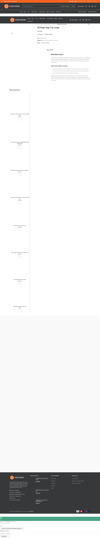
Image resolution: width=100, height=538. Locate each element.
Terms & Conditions (76, 483)
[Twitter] (71, 1)
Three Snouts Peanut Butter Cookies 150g (19, 252)
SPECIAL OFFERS (82, 11)
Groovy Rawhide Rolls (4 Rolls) (19, 279)
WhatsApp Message (4, 530)
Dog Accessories (47, 24)
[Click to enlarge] (12, 33)
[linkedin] (74, 1)
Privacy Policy (75, 478)
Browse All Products (92, 11)
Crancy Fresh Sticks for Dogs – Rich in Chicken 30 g (19, 114)
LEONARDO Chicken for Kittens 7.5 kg (42, 479)
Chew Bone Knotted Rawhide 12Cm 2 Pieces (19, 170)
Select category (65, 6)
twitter (52, 488)
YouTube (53, 485)
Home (38, 24)
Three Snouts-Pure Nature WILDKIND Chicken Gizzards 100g (20, 143)
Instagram (53, 483)
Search (73, 6)
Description (50, 50)
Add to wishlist (48, 34)
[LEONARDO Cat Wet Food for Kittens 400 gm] (32, 503)
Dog (41, 24)
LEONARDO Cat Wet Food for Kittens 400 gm (42, 501)
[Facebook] (69, 1)
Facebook (53, 481)
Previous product (87, 24)
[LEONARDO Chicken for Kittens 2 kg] (32, 493)
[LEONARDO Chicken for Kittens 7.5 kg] (32, 482)
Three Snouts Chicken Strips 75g (19, 306)
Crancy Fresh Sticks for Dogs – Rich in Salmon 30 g (19, 198)
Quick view (28, 99)
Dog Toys (54, 24)
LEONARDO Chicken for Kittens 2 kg (42, 491)
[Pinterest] (72, 1)
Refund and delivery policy (78, 481)
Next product (90, 24)
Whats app (53, 478)
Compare (40, 34)
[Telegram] (76, 1)
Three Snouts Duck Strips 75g (20, 225)
